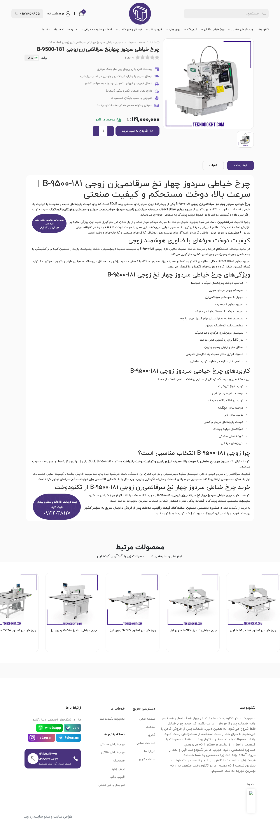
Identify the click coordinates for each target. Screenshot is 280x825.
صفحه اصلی (147, 719)
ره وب (28, 816)
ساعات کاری (147, 759)
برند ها (45, 29)
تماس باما (58, 29)
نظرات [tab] (213, 165)
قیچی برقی (155, 29)
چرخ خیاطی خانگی (214, 29)
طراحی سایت (62, 816)
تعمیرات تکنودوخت (112, 719)
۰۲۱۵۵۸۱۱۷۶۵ (47, 754)
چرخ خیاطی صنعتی (242, 29)
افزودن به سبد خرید (135, 131)
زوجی (30, 58)
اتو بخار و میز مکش (130, 29)
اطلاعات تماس (145, 743)
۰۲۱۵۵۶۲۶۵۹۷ (48, 759)
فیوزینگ (192, 29)
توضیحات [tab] (240, 165)
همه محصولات (135, 42)
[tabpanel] (140, 347)
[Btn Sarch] (264, 13)
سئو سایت (42, 816)
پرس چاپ (174, 29)
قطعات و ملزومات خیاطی (98, 29)
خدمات (150, 727)
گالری (151, 735)
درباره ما (72, 29)
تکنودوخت (263, 29)
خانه (153, 42)
